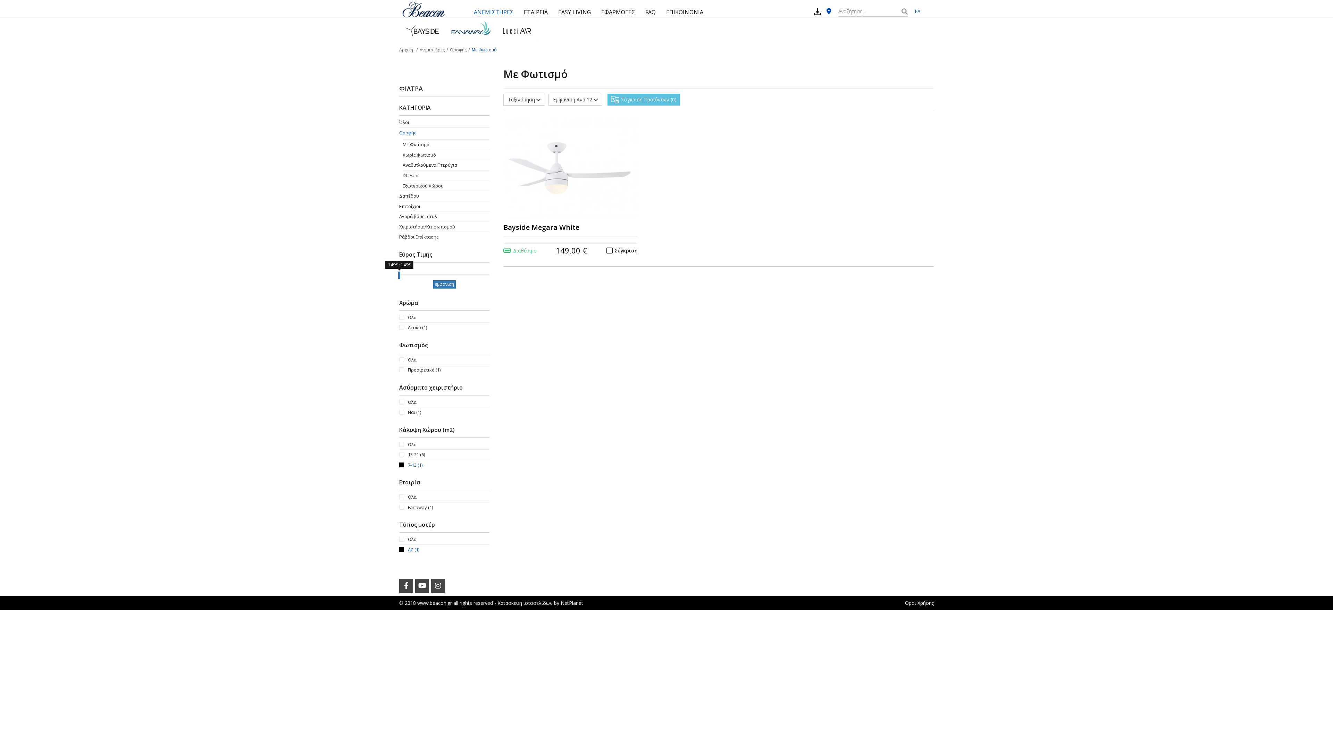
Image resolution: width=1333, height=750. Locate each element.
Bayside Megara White (541, 227)
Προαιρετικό (424, 370)
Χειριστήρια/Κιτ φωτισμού (427, 227)
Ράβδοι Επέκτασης (418, 237)
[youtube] (422, 586)
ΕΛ (917, 11)
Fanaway (420, 507)
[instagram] (438, 586)
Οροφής (407, 133)
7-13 (415, 465)
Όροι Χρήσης (919, 603)
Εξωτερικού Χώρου (423, 186)
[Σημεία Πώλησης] (829, 11)
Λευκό (417, 327)
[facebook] (406, 586)
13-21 (416, 454)
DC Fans (411, 175)
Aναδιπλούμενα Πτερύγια (430, 165)
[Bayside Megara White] (570, 168)
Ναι (414, 412)
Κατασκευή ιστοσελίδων (525, 603)
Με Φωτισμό (416, 144)
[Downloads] (817, 11)
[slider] (399, 275)
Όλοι (404, 122)
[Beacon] (423, 9)
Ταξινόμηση (522, 99)
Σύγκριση (626, 250)
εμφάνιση (444, 284)
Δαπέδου (409, 196)
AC (413, 550)
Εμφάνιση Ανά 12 (573, 99)
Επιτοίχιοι (409, 206)
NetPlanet (572, 603)
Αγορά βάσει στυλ (418, 216)
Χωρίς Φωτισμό (419, 155)
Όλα (412, 317)
